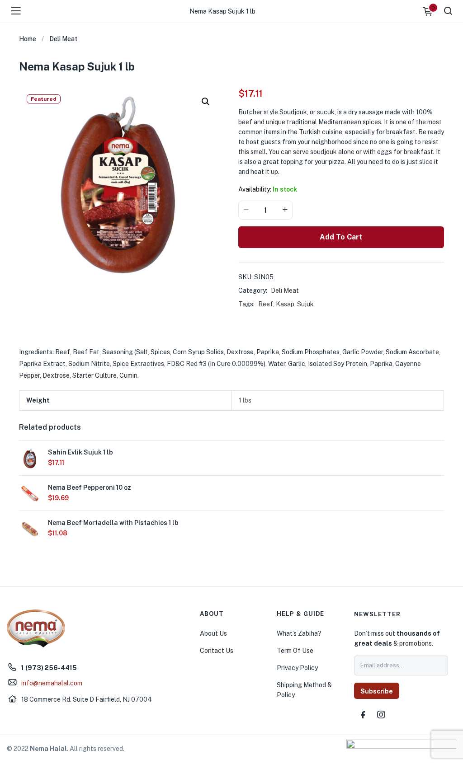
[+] (285, 210)
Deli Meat (63, 38)
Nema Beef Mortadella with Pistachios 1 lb (113, 522)
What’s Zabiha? (299, 633)
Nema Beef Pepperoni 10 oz (89, 487)
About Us (213, 633)
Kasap (285, 304)
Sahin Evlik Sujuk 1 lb (80, 452)
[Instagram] (381, 715)
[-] (246, 210)
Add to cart (341, 237)
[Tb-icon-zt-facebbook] (363, 715)
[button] (206, 102)
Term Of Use (295, 650)
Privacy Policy (297, 667)
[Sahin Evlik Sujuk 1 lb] (30, 457)
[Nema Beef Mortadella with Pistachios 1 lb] (30, 528)
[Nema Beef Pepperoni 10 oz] (30, 493)
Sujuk (305, 304)
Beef (265, 304)
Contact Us (216, 650)
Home (27, 38)
